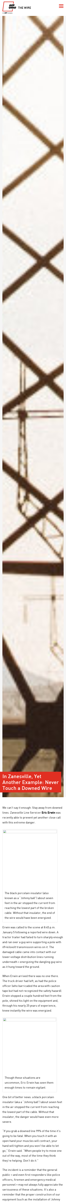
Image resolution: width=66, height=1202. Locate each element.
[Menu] (61, 6)
